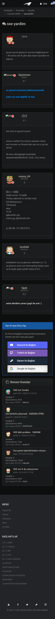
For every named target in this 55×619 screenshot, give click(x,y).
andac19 (26, 445)
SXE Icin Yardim (21, 390)
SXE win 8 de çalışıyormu (25, 469)
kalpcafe (26, 463)
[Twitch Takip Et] (45, 604)
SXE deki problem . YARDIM (26, 432)
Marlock (26, 402)
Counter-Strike (13, 14)
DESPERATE (27, 426)
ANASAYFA (6, 510)
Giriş (44, 3)
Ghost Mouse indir (10, 567)
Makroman (7, 580)
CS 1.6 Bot (6, 551)
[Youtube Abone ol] (8, 604)
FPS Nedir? (7, 571)
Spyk (24, 287)
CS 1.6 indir (7, 543)
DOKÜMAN (6, 519)
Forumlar (20, 10)
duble (25, 481)
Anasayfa (8, 10)
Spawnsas (24, 74)
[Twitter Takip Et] (27, 604)
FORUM (5, 515)
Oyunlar (31, 10)
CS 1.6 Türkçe (8, 547)
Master (24, 77)
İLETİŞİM (5, 527)
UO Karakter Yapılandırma (14, 584)
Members (24, 179)
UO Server (6, 563)
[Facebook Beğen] (18, 604)
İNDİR (4, 523)
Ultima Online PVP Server (13, 576)
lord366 (24, 247)
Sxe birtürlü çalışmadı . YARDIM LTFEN (25, 413)
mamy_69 (24, 176)
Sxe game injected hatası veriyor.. (30, 450)
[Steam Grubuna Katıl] (36, 604)
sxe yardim (16, 24)
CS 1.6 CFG (6, 555)
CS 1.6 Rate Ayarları (11, 559)
